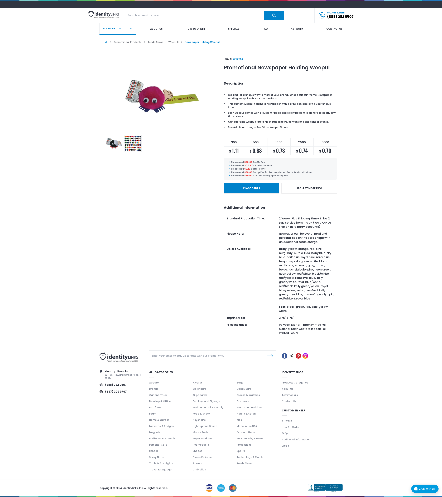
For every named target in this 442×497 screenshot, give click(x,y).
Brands (153, 389)
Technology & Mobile (250, 457)
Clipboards (200, 395)
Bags (240, 382)
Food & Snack (201, 413)
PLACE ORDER (251, 188)
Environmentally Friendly (208, 407)
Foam (152, 413)
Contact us (334, 29)
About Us (287, 389)
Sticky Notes (157, 457)
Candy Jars (244, 389)
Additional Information (296, 439)
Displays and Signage (206, 401)
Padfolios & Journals (162, 438)
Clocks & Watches (248, 395)
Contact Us (289, 401)
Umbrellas (199, 469)
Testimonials (290, 395)
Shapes (197, 451)
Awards (198, 382)
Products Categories (295, 382)
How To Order (290, 427)
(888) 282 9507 (116, 385)
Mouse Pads (200, 432)
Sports (241, 451)
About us (156, 29)
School (153, 451)
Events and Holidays (249, 407)
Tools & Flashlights (161, 463)
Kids (239, 420)
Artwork (297, 29)
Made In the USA (247, 426)
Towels (197, 463)
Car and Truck (158, 395)
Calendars (199, 389)
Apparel (154, 382)
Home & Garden (159, 420)
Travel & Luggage (160, 469)
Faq (265, 29)
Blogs (285, 445)
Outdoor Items (246, 432)
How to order (195, 29)
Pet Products (201, 444)
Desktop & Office (160, 401)
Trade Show (244, 463)
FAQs (285, 433)
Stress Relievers (203, 457)
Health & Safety (246, 413)
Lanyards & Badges (161, 426)
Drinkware (243, 401)
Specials (233, 29)
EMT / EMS (155, 407)
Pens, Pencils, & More (250, 438)
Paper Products (202, 438)
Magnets (154, 432)
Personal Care (158, 444)
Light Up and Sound (205, 426)
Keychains (199, 420)
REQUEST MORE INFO (309, 188)
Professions (244, 444)
